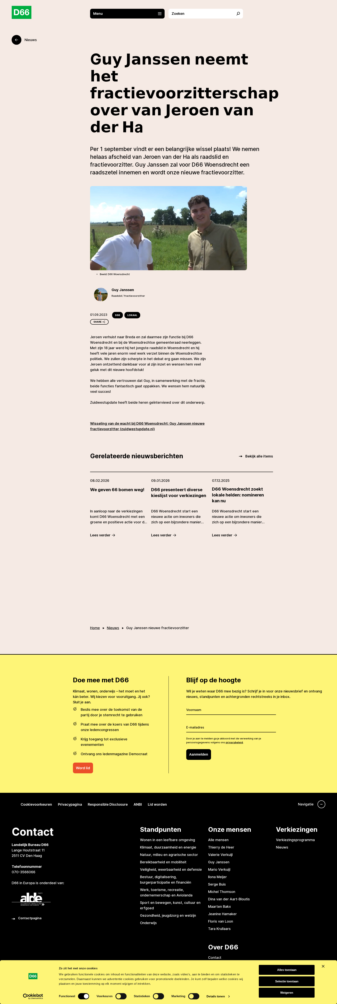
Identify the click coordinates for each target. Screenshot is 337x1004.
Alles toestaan (286, 969)
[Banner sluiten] (323, 966)
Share (97, 321)
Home (95, 628)
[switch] (121, 996)
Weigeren (286, 992)
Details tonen (216, 996)
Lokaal (132, 315)
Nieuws (113, 628)
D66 (117, 315)
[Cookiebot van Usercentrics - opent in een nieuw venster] (33, 996)
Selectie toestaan (286, 981)
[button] (129, 14)
